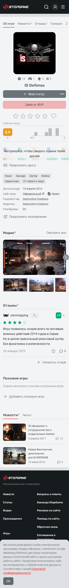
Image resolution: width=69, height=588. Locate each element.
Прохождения (12, 518)
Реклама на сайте (48, 510)
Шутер (33, 175)
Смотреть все (56, 232)
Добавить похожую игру (26, 396)
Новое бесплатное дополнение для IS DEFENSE (40, 453)
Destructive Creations (35, 199)
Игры (6, 533)
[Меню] (63, 7)
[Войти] (55, 6)
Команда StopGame (50, 502)
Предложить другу (22, 165)
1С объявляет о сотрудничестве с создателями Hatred (41, 430)
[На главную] (16, 7)
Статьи (7, 502)
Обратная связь (47, 527)
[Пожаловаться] (53, 351)
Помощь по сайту (48, 518)
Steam (55, 193)
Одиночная (12, 181)
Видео (7, 510)
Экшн (8, 175)
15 (61, 438)
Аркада (20, 175)
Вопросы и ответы (49, 494)
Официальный (32, 193)
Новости (8, 494)
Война (45, 175)
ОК (8, 581)
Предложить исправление (27, 216)
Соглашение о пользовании (46, 537)
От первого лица (33, 181)
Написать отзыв (54, 362)
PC (24, 209)
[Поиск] (46, 7)
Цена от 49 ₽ (34, 104)
